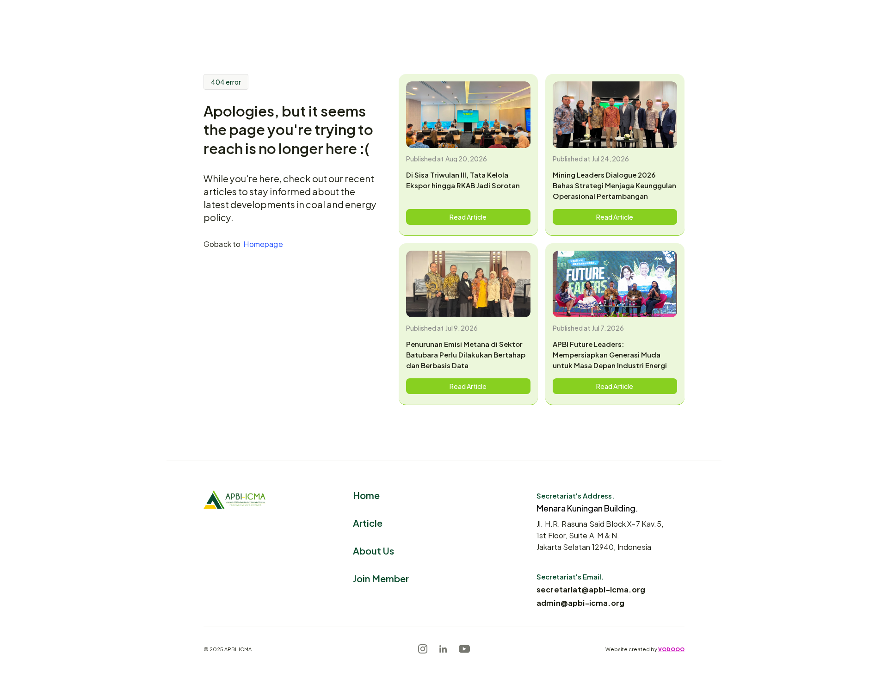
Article (367, 522)
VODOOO (671, 649)
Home (366, 494)
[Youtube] (464, 648)
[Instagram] (422, 648)
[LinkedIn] (443, 648)
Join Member (381, 578)
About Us (373, 550)
